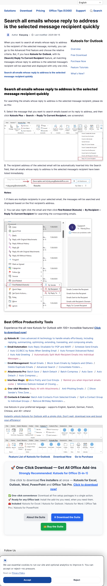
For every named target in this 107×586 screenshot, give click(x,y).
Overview (76, 49)
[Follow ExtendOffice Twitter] (13, 550)
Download (26, 10)
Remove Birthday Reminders (48, 401)
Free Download (79, 55)
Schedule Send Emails (86, 346)
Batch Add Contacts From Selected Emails (53, 397)
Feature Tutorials (79, 67)
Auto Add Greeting (20, 354)
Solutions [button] (10, 10)
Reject (77, 580)
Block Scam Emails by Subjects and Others (70, 363)
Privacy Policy (18, 573)
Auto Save (87, 371)
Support (81, 10)
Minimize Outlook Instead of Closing (36, 384)
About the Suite (36, 510)
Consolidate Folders (69, 367)
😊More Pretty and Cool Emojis (43, 380)
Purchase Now (78, 61)
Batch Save (33, 371)
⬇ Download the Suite (67, 510)
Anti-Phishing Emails (72, 388)
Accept (27, 580)
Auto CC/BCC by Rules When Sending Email (33, 350)
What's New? (77, 73)
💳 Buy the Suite (53, 519)
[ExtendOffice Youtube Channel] (19, 550)
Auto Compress (27, 375)
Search (97, 10)
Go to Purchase (84, 449)
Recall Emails (37, 363)
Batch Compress (69, 371)
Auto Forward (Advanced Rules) (77, 350)
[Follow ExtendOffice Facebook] (6, 550)
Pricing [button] (40, 10)
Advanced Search (46, 367)
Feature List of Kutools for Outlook (29, 449)
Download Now (62, 449)
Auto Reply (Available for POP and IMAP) (49, 346)
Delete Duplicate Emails (20, 367)
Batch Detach (50, 371)
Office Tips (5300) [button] (60, 10)
